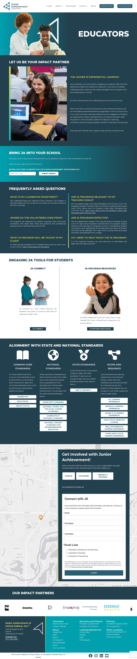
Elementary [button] (85, 632)
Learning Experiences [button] (90, 630)
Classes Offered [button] (59, 626)
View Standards (83, 390)
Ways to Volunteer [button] (61, 624)
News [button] (55, 645)
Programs (71, 6)
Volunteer (84, 476)
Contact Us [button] (11, 637)
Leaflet (113, 586)
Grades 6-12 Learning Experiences (114, 414)
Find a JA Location (114, 637)
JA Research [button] (58, 640)
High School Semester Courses (114, 421)
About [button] (56, 630)
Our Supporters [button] (113, 626)
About (58, 6)
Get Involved (124, 6)
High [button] (82, 637)
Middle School (23, 406)
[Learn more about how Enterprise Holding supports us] (14, 608)
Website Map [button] (57, 654)
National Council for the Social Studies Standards (53, 409)
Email (67, 513)
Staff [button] (55, 635)
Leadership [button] (57, 632)
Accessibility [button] (46, 654)
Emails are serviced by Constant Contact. (82, 567)
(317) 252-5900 (11, 639)
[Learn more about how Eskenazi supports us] (36, 608)
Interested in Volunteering (78, 556)
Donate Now (107, 6)
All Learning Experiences (114, 400)
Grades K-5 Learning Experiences (114, 407)
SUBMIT (94, 573)
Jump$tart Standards (53, 402)
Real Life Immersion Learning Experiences (114, 428)
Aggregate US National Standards (53, 417)
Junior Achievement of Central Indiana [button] (116, 633)
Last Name (69, 534)
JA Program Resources (100, 329)
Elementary (22, 397)
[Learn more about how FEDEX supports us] (79, 608)
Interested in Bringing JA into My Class (83, 549)
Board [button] (55, 637)
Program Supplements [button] (89, 624)
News (93, 6)
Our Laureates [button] (59, 648)
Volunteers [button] (58, 621)
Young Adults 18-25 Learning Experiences (114, 435)
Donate (68, 476)
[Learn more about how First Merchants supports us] (123, 608)
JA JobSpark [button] (85, 640)
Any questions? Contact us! (73, 487)
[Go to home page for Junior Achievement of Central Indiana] (16, 6)
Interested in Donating (76, 553)
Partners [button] (110, 621)
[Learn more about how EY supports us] (57, 608)
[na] (38, 289)
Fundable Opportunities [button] (116, 624)
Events (82, 6)
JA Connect (38, 329)
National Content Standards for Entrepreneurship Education (53, 426)
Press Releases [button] (59, 643)
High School (23, 401)
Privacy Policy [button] (34, 654)
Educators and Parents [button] (91, 621)
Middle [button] (82, 635)
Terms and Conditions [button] (19, 654)
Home (49, 6)
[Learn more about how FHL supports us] (101, 608)
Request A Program (103, 476)
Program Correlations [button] (89, 626)
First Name (69, 523)
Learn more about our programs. (35, 247)
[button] (62, 6)
